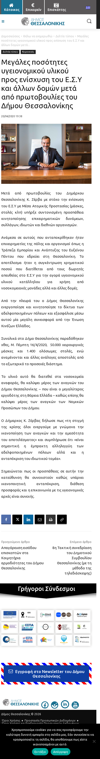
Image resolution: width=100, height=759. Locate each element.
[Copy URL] (62, 519)
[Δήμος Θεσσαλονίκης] (42, 21)
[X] (17, 519)
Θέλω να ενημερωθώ (37, 36)
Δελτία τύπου (65, 36)
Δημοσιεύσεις (10, 36)
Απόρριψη (60, 751)
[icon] (45, 707)
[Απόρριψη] (94, 741)
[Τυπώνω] (51, 519)
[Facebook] (6, 519)
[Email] (39, 519)
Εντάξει (40, 751)
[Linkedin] (28, 519)
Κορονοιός (28, 51)
